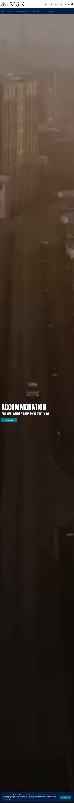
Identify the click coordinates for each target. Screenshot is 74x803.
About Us (50, 11)
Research (10, 11)
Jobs (61, 4)
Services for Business (22, 11)
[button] (72, 4)
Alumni (56, 4)
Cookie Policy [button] (35, 797)
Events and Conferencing (38, 11)
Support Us (67, 4)
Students (51, 4)
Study (2, 11)
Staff (46, 4)
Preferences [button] (8, 799)
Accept (65, 797)
